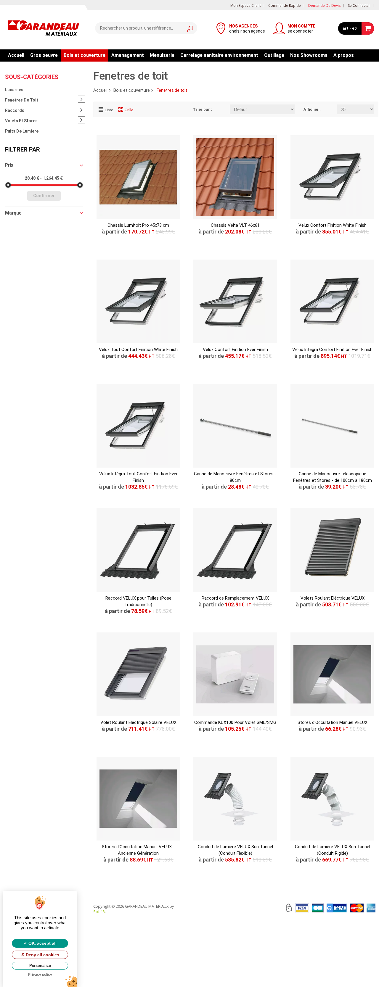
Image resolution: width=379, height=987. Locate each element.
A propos (343, 55)
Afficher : (312, 109)
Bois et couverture (84, 55)
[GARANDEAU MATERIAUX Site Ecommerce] (43, 29)
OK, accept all (42, 943)
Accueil (16, 55)
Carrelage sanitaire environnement (219, 55)
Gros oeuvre (44, 55)
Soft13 (99, 911)
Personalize (40, 965)
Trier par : (202, 109)
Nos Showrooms (308, 55)
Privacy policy (40, 974)
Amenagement (127, 55)
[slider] (8, 185)
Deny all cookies (42, 954)
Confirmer (44, 195)
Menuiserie (162, 55)
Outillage (274, 55)
